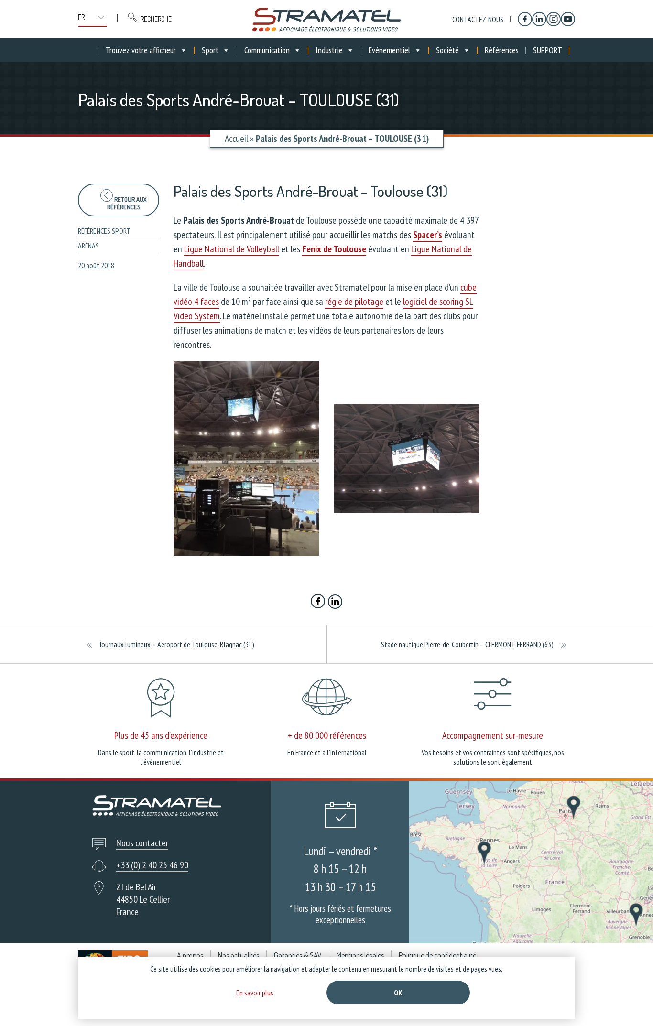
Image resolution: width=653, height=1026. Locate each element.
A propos (190, 955)
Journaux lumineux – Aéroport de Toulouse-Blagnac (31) (176, 644)
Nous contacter (142, 843)
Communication (267, 49)
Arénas (88, 245)
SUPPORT (547, 49)
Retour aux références (127, 203)
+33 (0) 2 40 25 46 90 (152, 865)
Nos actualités (238, 955)
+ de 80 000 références (327, 735)
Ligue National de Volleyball (231, 249)
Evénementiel (389, 49)
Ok (398, 992)
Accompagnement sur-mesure (492, 735)
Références (502, 49)
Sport (210, 49)
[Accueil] (326, 19)
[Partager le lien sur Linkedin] (335, 602)
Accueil (236, 138)
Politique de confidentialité (437, 955)
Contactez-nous (477, 19)
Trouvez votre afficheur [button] (141, 49)
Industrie (329, 49)
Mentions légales (360, 955)
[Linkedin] (539, 19)
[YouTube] (568, 19)
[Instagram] (553, 19)
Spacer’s (427, 234)
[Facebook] (525, 19)
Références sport (104, 231)
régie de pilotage (354, 301)
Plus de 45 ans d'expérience (160, 735)
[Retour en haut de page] (628, 1001)
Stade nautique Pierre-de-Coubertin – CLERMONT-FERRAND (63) (467, 644)
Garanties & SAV (298, 955)
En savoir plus (254, 992)
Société (447, 49)
